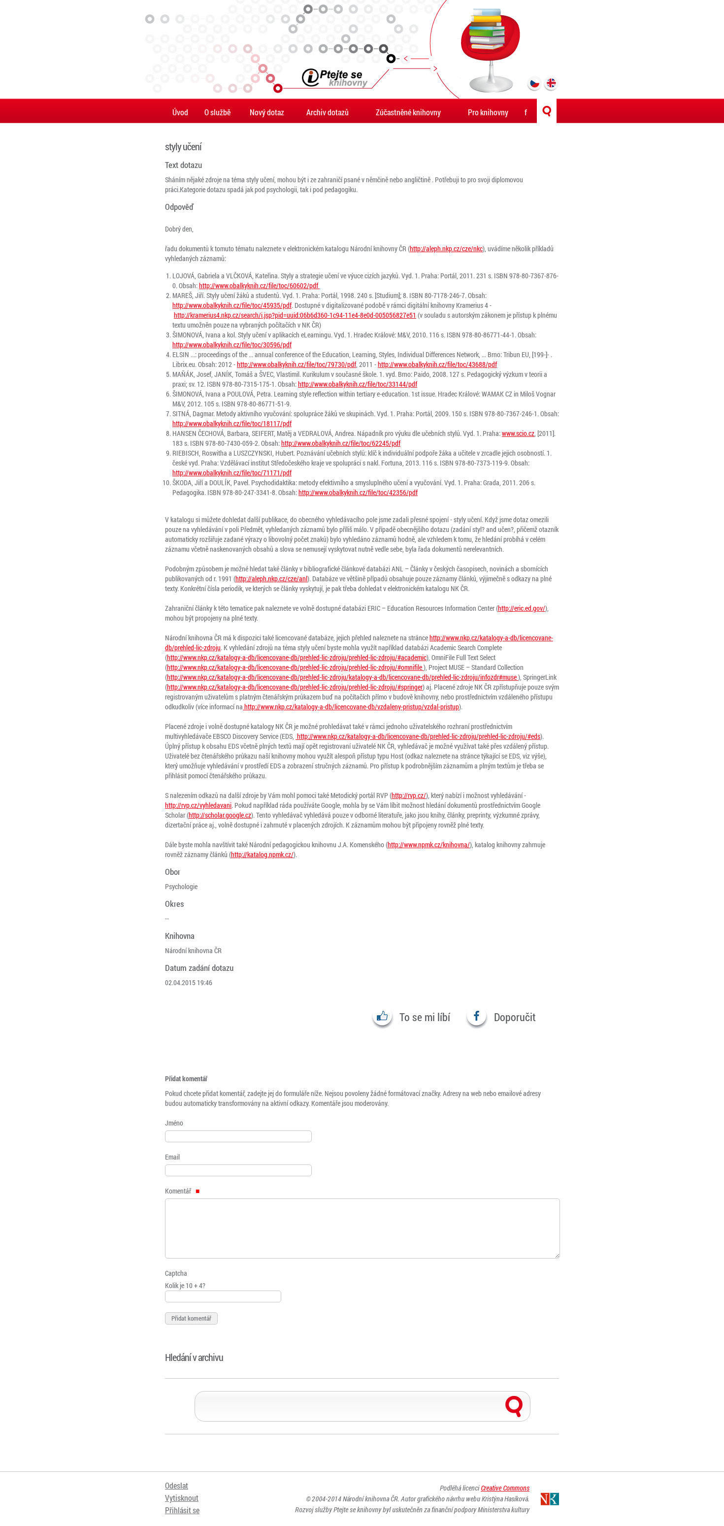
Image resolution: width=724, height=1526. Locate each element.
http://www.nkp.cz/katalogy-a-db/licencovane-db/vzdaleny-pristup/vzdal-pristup (351, 706)
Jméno (174, 1123)
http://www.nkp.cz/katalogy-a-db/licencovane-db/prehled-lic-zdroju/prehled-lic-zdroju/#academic (297, 657)
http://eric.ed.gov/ (521, 608)
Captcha (176, 1273)
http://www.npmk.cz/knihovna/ (429, 844)
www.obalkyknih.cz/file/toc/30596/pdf (240, 344)
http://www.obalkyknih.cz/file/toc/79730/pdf (296, 364)
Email (172, 1156)
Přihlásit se (182, 1510)
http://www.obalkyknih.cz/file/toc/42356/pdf (358, 492)
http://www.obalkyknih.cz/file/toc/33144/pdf (357, 384)
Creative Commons (505, 1488)
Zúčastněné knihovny (408, 112)
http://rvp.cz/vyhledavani (198, 805)
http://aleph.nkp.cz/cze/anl (271, 578)
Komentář (179, 1190)
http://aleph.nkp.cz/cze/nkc (446, 248)
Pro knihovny (488, 112)
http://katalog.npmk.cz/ (262, 854)
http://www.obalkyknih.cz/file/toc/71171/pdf (232, 472)
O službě (217, 112)
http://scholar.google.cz (220, 815)
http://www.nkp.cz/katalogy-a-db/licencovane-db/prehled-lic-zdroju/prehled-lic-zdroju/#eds (418, 736)
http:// (180, 344)
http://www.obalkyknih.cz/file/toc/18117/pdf (232, 423)
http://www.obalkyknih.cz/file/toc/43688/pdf (437, 364)
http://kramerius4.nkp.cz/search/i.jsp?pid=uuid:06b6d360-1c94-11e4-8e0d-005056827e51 (295, 315)
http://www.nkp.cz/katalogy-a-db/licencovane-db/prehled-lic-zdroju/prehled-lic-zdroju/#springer (295, 687)
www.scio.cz (518, 433)
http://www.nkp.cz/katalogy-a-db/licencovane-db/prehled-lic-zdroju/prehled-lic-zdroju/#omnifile (295, 667)
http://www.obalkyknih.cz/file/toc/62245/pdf (340, 443)
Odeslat (176, 1485)
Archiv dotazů (327, 112)
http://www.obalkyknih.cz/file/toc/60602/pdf (259, 285)
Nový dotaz (267, 112)
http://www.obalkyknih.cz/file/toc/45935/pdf (232, 305)
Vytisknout (181, 1498)
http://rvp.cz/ (409, 795)
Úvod (180, 112)
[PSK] (362, 49)
